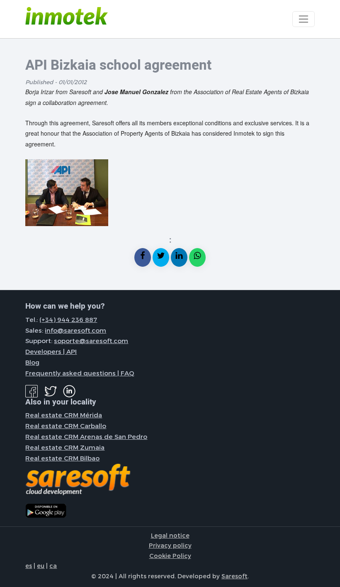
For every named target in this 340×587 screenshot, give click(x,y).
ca (53, 565)
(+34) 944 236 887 (68, 319)
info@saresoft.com (75, 330)
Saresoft (234, 576)
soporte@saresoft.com (91, 340)
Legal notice (170, 535)
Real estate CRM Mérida (63, 415)
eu (40, 565)
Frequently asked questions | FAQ (79, 373)
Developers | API (51, 351)
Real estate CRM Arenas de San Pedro (86, 436)
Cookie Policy (170, 555)
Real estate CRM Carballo (65, 425)
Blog (32, 362)
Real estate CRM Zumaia (64, 447)
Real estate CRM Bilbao (62, 458)
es (28, 565)
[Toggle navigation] (303, 19)
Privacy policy (170, 545)
